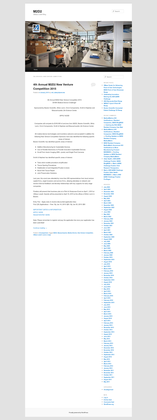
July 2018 (107, 284)
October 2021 (108, 225)
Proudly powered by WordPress (78, 412)
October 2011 (108, 375)
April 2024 (107, 189)
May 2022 (107, 214)
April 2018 (107, 291)
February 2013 (108, 343)
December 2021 (109, 223)
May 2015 (107, 309)
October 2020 (108, 235)
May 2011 (107, 382)
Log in (106, 397)
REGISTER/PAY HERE (41, 215)
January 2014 (108, 325)
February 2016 (108, 300)
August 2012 (108, 357)
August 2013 (108, 334)
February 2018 (108, 296)
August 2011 (108, 379)
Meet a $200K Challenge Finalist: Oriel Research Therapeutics (112, 165)
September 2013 (109, 332)
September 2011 (109, 377)
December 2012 (109, 348)
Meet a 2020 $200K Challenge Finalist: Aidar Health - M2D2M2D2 (113, 172)
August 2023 (108, 196)
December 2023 (109, 191)
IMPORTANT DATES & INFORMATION (47, 209)
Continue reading (40, 228)
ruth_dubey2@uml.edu (58, 92)
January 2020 (108, 255)
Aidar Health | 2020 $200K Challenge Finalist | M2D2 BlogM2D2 (112, 161)
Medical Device (72, 233)
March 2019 (107, 269)
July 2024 (107, 187)
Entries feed (108, 400)
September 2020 (109, 237)
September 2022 (109, 207)
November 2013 (109, 327)
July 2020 (107, 241)
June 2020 (107, 244)
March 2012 (107, 364)
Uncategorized (43, 233)
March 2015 (107, 314)
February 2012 (108, 366)
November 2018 (109, 275)
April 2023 (107, 201)
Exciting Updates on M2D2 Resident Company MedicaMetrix (113, 138)
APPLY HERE (38, 212)
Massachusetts (62, 233)
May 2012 (107, 359)
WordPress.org (109, 404)
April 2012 (107, 361)
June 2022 (107, 212)
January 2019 (108, 273)
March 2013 (107, 341)
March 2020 (107, 250)
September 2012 (109, 354)
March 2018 (107, 293)
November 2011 (109, 373)
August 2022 (108, 210)
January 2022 (108, 221)
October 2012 (108, 352)
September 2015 (109, 302)
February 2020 (108, 253)
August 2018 (108, 282)
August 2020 (108, 239)
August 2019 (108, 262)
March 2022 (107, 216)
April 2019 (107, 266)
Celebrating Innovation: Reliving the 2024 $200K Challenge (111, 96)
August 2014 (108, 318)
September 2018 (109, 280)
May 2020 (107, 246)
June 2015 (107, 307)
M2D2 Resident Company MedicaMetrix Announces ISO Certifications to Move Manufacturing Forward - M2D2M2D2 (113, 147)
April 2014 (107, 321)
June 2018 (107, 287)
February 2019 (108, 271)
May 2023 (107, 198)
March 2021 (107, 232)
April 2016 (107, 298)
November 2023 (109, 194)
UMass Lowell (37, 235)
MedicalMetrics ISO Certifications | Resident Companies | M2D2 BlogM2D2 (113, 120)
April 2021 (107, 230)
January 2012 (108, 368)
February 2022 (108, 219)
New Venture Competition (85, 233)
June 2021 (107, 228)
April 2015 (107, 311)
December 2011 (109, 370)
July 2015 (107, 305)
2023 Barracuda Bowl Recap (113, 101)
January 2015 (108, 316)
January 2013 (108, 345)
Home (35, 69)
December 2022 (109, 205)
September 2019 (109, 259)
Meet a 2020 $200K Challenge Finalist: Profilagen (112, 177)
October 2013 (108, 330)
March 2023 (107, 203)
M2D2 (37, 11)
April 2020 (107, 248)
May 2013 (107, 339)
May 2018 (107, 289)
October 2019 (108, 257)
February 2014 (108, 323)
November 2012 (109, 350)
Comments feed (109, 402)
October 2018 (108, 278)
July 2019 (107, 264)
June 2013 (107, 336)
